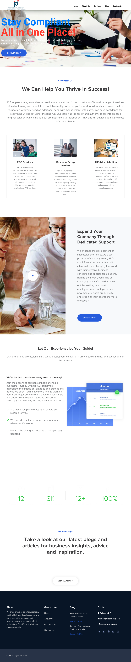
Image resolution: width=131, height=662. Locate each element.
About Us (48, 619)
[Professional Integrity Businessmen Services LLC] (17, 5)
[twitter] (100, 631)
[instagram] (118, 631)
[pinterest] (109, 631)
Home (47, 613)
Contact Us (49, 630)
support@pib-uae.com (110, 619)
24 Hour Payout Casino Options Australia (80, 627)
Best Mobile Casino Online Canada (78, 615)
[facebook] (104, 631)
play (33, 276)
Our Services (50, 624)
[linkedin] (113, 631)
